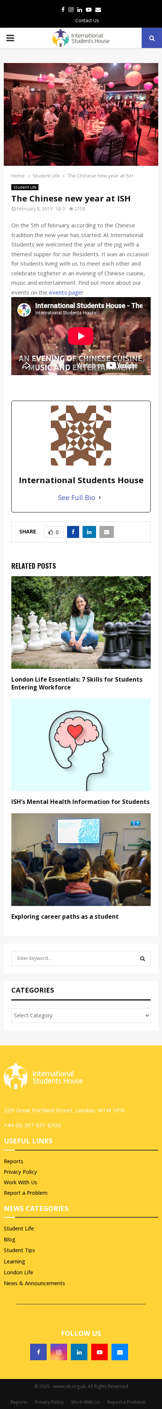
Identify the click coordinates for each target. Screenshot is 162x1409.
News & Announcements (34, 1283)
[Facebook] (38, 1352)
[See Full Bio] (99, 497)
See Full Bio (76, 497)
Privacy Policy (20, 1171)
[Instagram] (58, 1352)
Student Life (25, 187)
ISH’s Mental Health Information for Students (80, 802)
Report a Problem (25, 1192)
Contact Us (87, 20)
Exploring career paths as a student (65, 916)
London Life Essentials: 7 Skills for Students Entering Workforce (76, 683)
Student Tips (19, 1250)
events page (65, 292)
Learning (14, 1261)
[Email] (120, 1352)
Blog (9, 1239)
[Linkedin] (79, 1352)
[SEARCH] (142, 958)
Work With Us (20, 1182)
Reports (13, 1161)
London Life (18, 1272)
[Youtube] (99, 1352)
